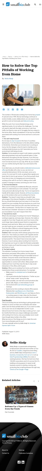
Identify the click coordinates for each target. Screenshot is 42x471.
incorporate (20, 355)
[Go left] (34, 381)
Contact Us (5, 453)
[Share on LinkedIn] (18, 110)
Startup (10, 56)
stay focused (16, 141)
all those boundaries (32, 193)
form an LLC (28, 355)
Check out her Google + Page (19, 369)
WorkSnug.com (22, 293)
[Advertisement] (21, 32)
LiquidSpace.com (20, 291)
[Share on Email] (22, 110)
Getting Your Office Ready (21, 56)
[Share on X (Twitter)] (9, 110)
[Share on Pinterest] (13, 110)
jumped (37, 115)
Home (4, 56)
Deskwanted (10, 293)
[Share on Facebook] (4, 110)
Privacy (9, 443)
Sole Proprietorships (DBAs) (19, 357)
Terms (4, 443)
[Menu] (3, 4)
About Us (5, 450)
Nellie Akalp (9, 79)
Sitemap (21, 450)
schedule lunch (21, 272)
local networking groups (25, 285)
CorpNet (19, 350)
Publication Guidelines (26, 453)
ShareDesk (29, 291)
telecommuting (29, 121)
